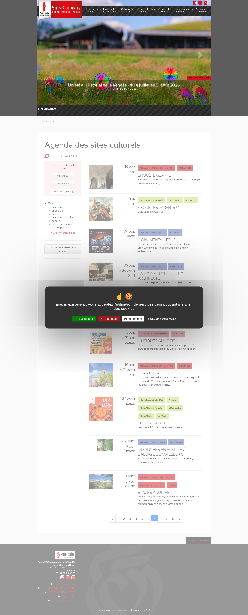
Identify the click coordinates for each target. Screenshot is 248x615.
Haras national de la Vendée (184, 10)
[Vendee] (59, 10)
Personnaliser (133, 318)
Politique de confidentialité (161, 318)
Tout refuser (110, 318)
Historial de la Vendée (93, 10)
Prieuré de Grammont (201, 10)
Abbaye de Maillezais (164, 10)
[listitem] (194, 2)
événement (39, 109)
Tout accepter (86, 318)
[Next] (198, 52)
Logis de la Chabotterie (109, 10)
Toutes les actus (199, 77)
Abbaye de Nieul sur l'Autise (146, 10)
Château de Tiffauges (127, 10)
